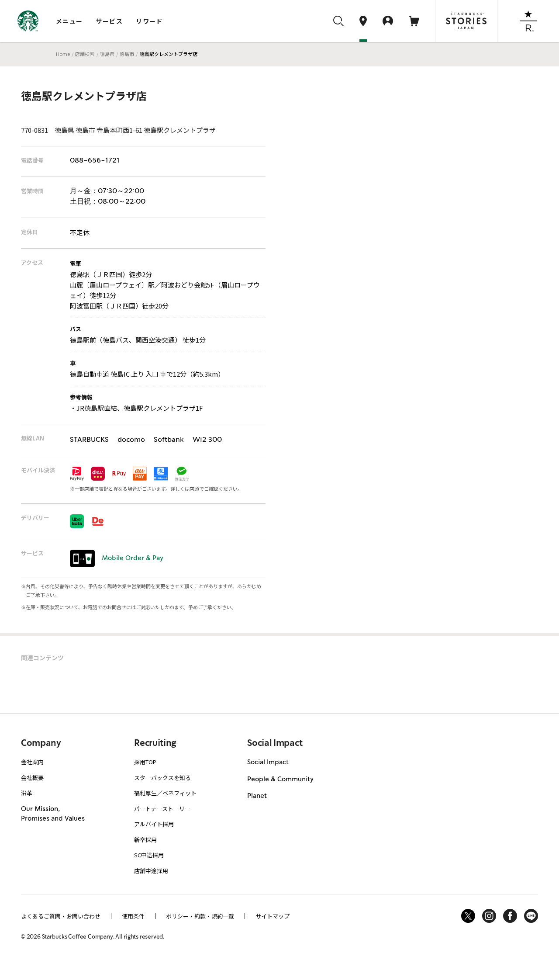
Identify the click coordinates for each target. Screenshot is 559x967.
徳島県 (107, 53)
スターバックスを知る (162, 777)
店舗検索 (84, 53)
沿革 (26, 793)
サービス (109, 21)
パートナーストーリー (162, 808)
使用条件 (133, 916)
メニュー (69, 21)
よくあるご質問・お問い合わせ (60, 916)
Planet (257, 796)
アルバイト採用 (154, 824)
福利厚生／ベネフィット (165, 793)
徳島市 (127, 53)
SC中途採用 (149, 855)
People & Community (280, 779)
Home (63, 53)
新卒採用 (145, 839)
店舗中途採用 (151, 870)
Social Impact (268, 762)
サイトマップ (272, 916)
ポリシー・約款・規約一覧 (200, 916)
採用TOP (145, 762)
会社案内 (32, 762)
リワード (149, 21)
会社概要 (32, 777)
